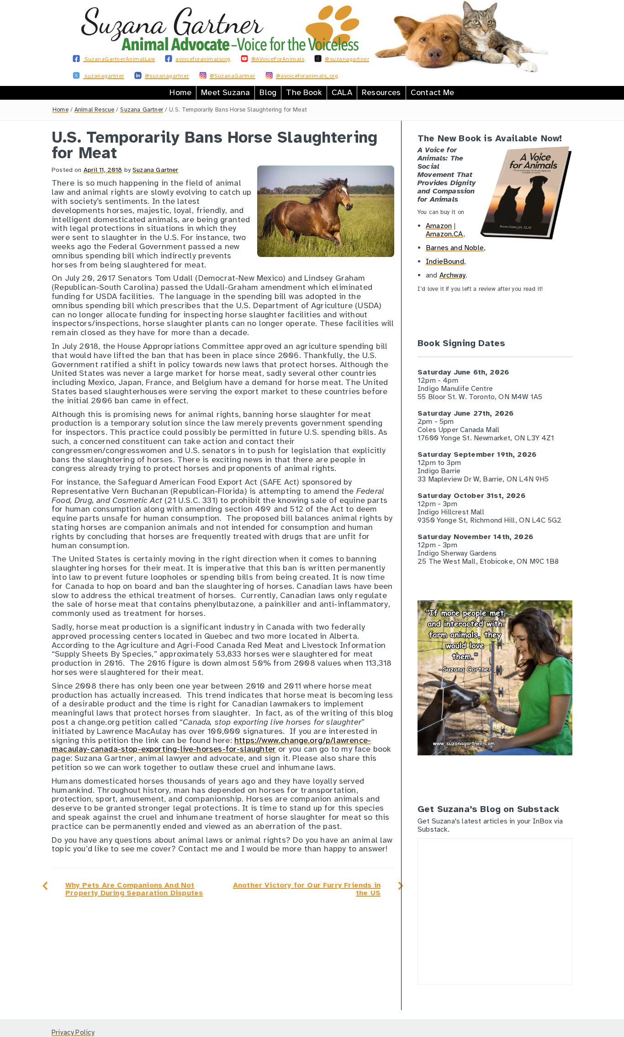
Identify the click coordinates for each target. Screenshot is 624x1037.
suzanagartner (103, 76)
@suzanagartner (347, 59)
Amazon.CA (444, 234)
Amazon (439, 225)
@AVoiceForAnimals (278, 59)
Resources (381, 92)
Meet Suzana (225, 92)
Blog (267, 92)
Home (180, 92)
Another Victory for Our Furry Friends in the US (307, 889)
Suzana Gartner (141, 109)
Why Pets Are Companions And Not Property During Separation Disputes (134, 889)
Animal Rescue (94, 109)
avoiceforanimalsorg (203, 59)
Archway (452, 275)
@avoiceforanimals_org (307, 76)
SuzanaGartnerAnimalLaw (119, 59)
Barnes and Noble (455, 247)
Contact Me (433, 92)
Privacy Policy (73, 1032)
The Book (304, 92)
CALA (342, 92)
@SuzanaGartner (232, 76)
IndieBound (445, 261)
